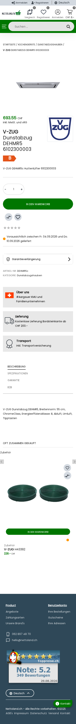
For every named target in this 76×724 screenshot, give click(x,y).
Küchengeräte (26, 44)
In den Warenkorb (38, 204)
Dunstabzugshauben (50, 44)
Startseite (9, 44)
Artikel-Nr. (10, 271)
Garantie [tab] (14, 380)
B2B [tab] (10, 387)
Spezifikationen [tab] (18, 373)
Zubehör (5, 452)
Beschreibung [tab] (17, 366)
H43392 (14, 549)
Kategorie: (9, 275)
